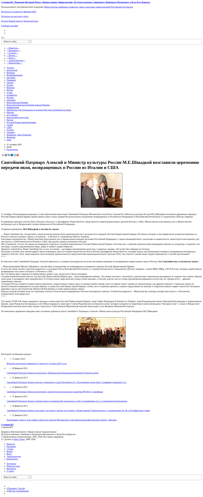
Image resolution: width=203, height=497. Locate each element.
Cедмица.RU (7, 424)
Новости (11, 444)
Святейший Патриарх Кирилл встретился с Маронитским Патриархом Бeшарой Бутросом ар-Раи (52, 373)
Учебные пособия (9, 26)
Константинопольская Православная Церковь (28, 105)
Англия (10, 67)
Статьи (10, 449)
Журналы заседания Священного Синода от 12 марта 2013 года (36, 363)
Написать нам (13, 466)
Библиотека (12, 459)
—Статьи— (12, 53)
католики (11, 100)
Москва (10, 112)
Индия (10, 90)
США (9, 127)
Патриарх (11, 446)
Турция (10, 130)
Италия (10, 97)
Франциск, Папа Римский (19, 135)
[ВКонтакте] (6, 155)
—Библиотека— (14, 63)
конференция (13, 107)
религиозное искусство (18, 117)
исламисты (12, 95)
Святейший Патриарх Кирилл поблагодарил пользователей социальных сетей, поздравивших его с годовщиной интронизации (67, 401)
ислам (9, 92)
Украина (11, 132)
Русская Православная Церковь (21, 122)
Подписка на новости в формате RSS (18, 12)
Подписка (11, 463)
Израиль (11, 87)
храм (9, 140)
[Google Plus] (17, 155)
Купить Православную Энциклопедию (19, 21)
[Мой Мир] (11, 155)
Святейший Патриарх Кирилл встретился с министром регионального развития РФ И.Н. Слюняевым (55, 392)
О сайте (10, 471)
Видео (10, 451)
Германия (11, 80)
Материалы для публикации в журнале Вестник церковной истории (39, 110)
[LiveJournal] (8, 155)
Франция (11, 137)
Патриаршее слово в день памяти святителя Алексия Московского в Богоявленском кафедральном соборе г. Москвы (62, 420)
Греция (10, 82)
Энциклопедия (14, 456)
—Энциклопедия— (16, 60)
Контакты (11, 468)
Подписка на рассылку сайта (14, 16)
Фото (9, 454)
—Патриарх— (13, 50)
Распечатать (12, 149)
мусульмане (12, 115)
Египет (10, 85)
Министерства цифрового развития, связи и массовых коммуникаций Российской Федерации (88, 7)
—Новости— (13, 48)
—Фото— (11, 58)
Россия (10, 120)
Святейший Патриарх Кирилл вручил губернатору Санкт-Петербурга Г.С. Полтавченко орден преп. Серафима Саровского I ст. (67, 382)
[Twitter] (14, 155)
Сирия (10, 125)
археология (12, 70)
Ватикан (11, 72)
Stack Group (19, 439)
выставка (11, 77)
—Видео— (12, 55)
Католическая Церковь (17, 102)
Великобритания (14, 75)
